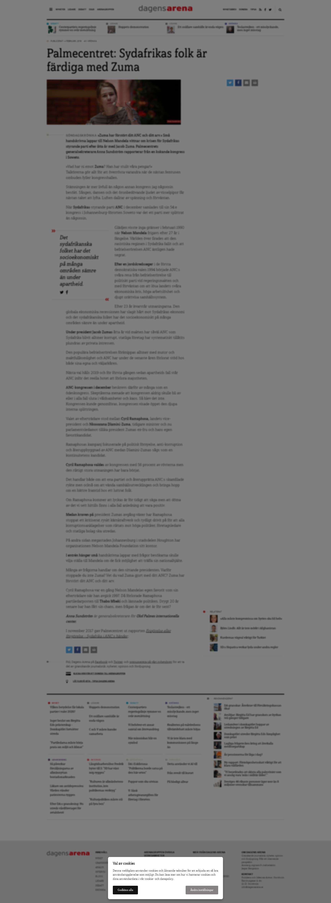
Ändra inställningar (201, 890)
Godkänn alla (125, 890)
